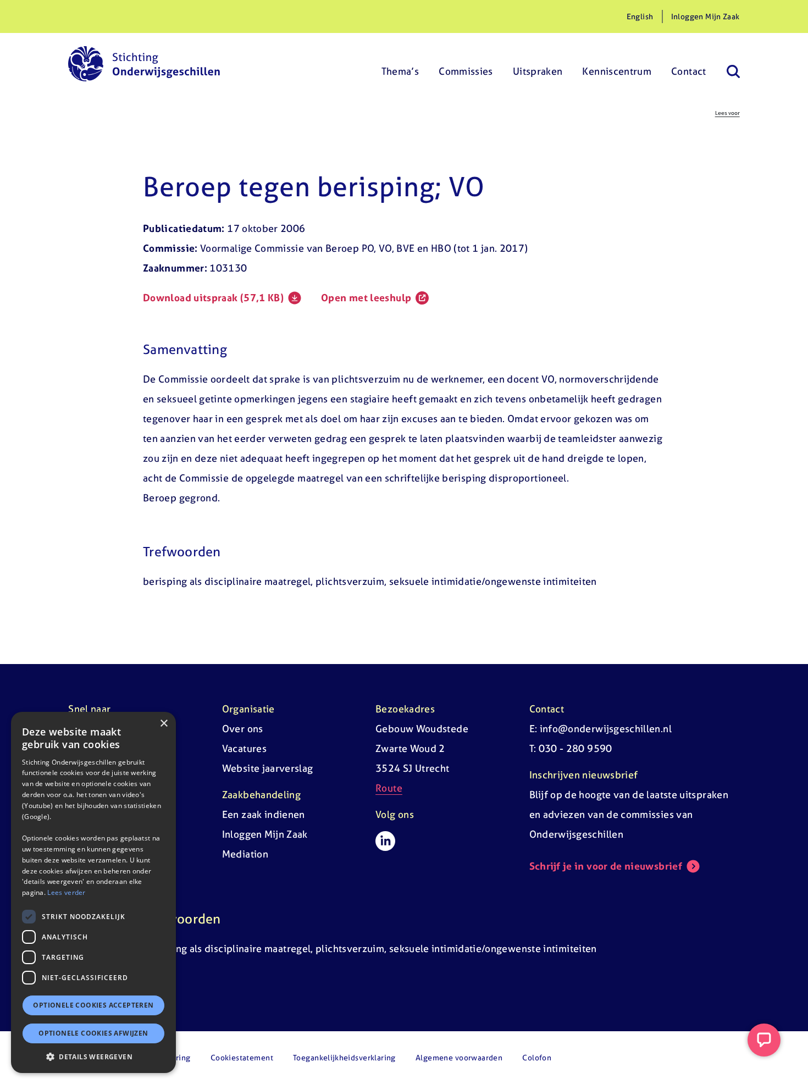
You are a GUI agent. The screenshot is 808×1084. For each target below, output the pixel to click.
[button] (93, 1056)
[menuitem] (400, 64)
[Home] (144, 64)
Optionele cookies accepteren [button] (93, 1005)
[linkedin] (385, 841)
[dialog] (93, 892)
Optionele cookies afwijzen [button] (93, 1033)
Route (388, 788)
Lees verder (66, 892)
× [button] (163, 724)
